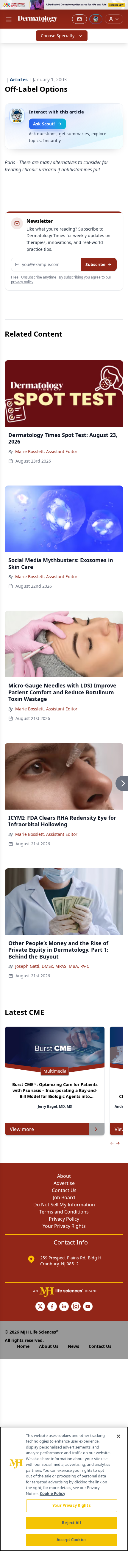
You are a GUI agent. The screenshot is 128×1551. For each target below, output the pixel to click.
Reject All (71, 1522)
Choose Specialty (57, 35)
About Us (48, 1346)
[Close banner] (120, 8)
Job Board (64, 1197)
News (73, 1346)
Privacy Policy (64, 1219)
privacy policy (22, 281)
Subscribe (95, 264)
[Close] (118, 1436)
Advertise (64, 1183)
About (64, 1176)
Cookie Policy (52, 1493)
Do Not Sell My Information (64, 1204)
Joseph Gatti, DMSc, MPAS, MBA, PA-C (52, 966)
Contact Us (64, 1190)
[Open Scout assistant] (95, 19)
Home (23, 1346)
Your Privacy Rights (64, 1226)
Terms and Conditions (64, 1211)
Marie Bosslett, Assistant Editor (46, 451)
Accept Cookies (71, 1539)
